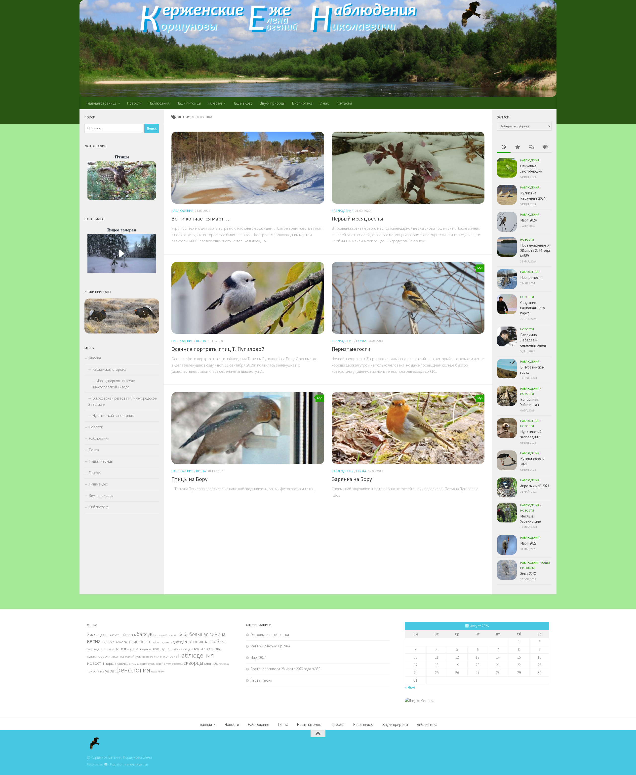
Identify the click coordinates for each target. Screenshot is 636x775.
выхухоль (120, 642)
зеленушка (161, 648)
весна (94, 641)
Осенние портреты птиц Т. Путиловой (218, 348)
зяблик (177, 649)
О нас (324, 103)
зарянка (146, 649)
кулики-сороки (99, 656)
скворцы (193, 662)
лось (121, 656)
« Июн (410, 687)
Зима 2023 (528, 573)
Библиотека (302, 103)
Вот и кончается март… (200, 218)
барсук (144, 634)
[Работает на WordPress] (106, 764)
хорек (154, 671)
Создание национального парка (532, 307)
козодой (188, 649)
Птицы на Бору (189, 479)
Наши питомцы (189, 103)
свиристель (147, 663)
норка (110, 663)
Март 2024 (528, 220)
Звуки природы (272, 103)
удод (110, 671)
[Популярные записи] (517, 147)
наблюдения (196, 655)
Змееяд (94, 634)
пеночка (121, 663)
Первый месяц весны (357, 218)
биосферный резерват (165, 635)
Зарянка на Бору (352, 479)
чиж (161, 671)
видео (107, 641)
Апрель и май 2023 (534, 485)
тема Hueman (138, 764)
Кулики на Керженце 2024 (270, 646)
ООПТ (105, 635)
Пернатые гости (351, 348)
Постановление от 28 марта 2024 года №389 (535, 250)
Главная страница (102, 103)
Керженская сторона (109, 369)
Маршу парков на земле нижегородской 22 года (113, 383)
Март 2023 (528, 543)
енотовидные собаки (100, 649)
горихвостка (139, 641)
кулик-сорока (207, 648)
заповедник (128, 648)
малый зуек (133, 656)
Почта (201, 340)
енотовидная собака (204, 641)
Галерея (215, 103)
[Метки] (545, 147)
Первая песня (531, 277)
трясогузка (95, 671)
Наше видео (243, 103)
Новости (134, 103)
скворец (177, 663)
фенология (132, 669)
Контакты (344, 103)
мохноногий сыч (150, 656)
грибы (155, 642)
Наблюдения (159, 103)
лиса (114, 656)
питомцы (134, 663)
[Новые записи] (504, 147)
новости (95, 663)
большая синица (207, 634)
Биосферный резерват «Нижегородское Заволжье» (122, 401)
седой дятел (163, 663)
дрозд (178, 641)
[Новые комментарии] (531, 147)
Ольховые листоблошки (269, 634)
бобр (184, 634)
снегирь (211, 663)
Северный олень (123, 634)
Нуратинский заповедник (113, 415)
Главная (95, 358)
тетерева (224, 663)
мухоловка (168, 656)
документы (166, 642)
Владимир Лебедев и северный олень (533, 340)
